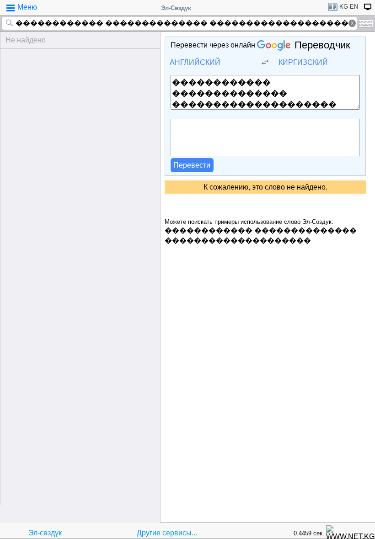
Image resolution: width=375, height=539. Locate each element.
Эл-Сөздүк (176, 8)
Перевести (191, 165)
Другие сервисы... (167, 533)
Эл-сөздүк (45, 533)
